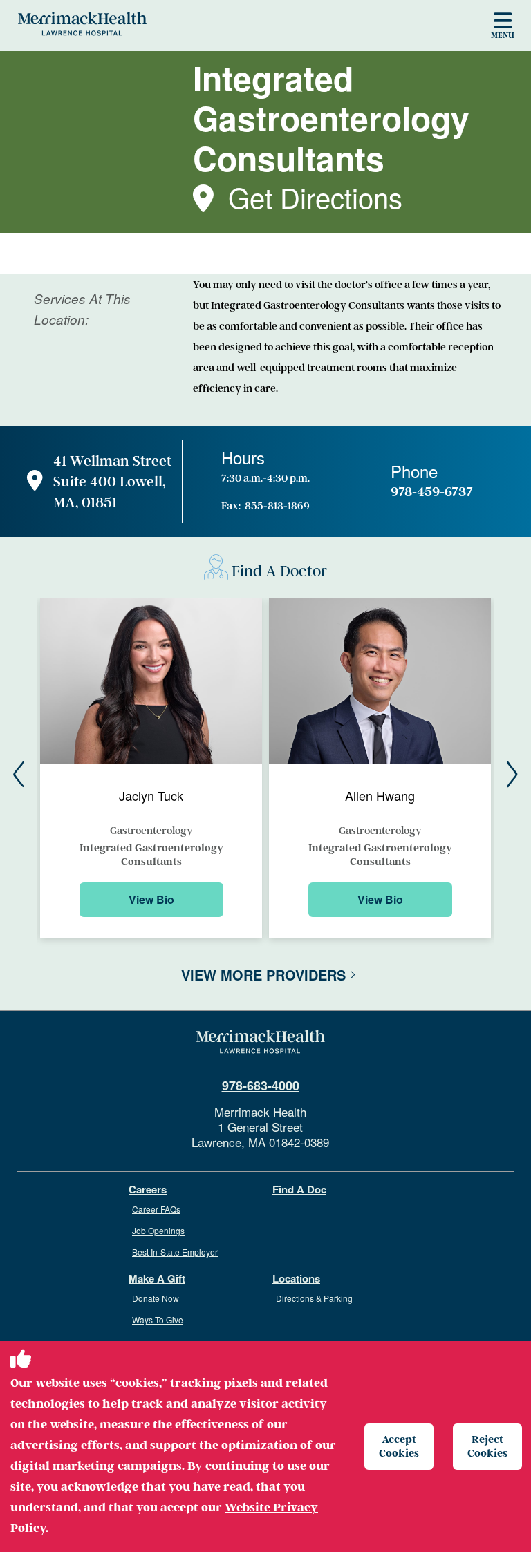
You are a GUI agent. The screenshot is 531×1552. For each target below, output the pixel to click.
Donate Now (155, 1298)
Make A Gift (157, 1278)
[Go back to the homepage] (260, 1042)
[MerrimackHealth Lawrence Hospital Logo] (82, 23)
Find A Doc (299, 1189)
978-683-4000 (260, 1086)
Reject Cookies (487, 1446)
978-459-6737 (432, 492)
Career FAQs (156, 1209)
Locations (296, 1278)
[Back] (18, 774)
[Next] (512, 774)
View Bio (151, 899)
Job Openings (158, 1230)
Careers (148, 1189)
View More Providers (263, 975)
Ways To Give (157, 1319)
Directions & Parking (314, 1298)
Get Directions (315, 196)
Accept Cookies (399, 1446)
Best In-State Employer (175, 1252)
